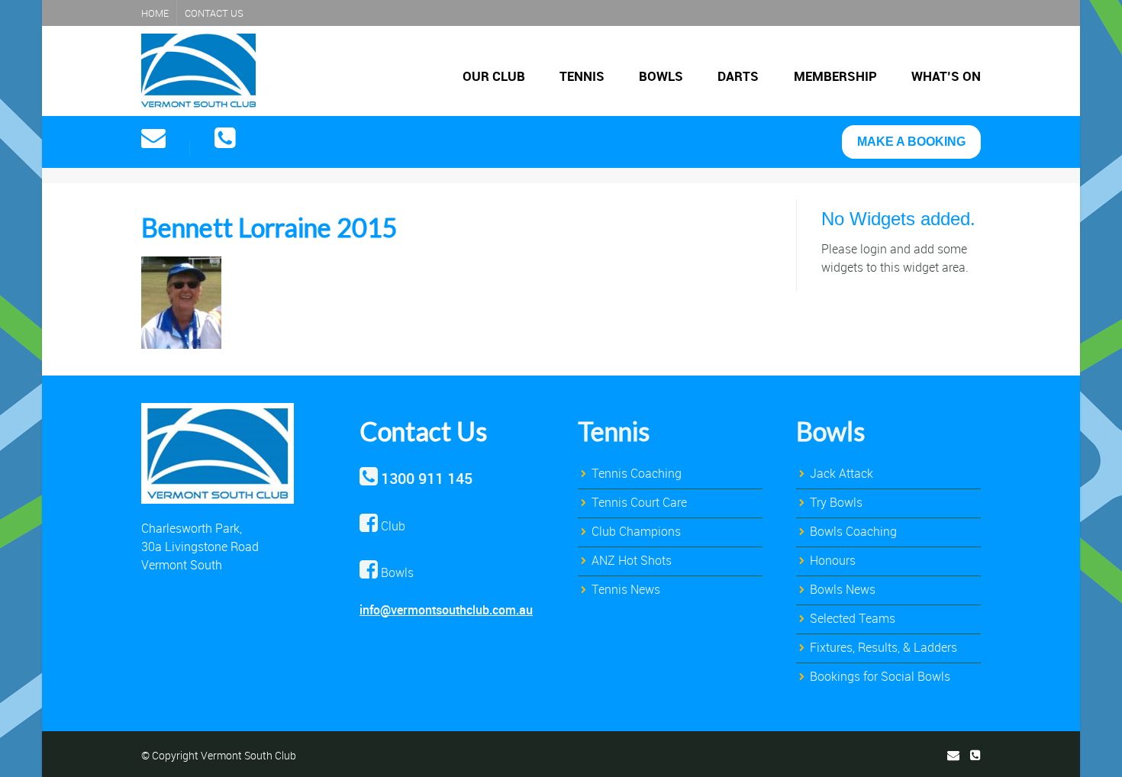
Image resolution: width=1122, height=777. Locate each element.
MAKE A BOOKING (911, 141)
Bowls (661, 76)
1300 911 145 (426, 478)
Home (155, 13)
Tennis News (626, 589)
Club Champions (636, 531)
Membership (835, 76)
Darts (738, 76)
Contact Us (214, 13)
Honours (833, 560)
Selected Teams (852, 618)
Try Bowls (836, 502)
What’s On (946, 76)
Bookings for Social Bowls (880, 676)
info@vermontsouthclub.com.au (446, 609)
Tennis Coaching (637, 473)
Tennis (582, 76)
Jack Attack (841, 473)
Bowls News (842, 589)
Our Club (494, 76)
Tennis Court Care (639, 502)
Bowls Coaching (853, 531)
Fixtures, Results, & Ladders (883, 647)
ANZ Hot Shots (632, 560)
